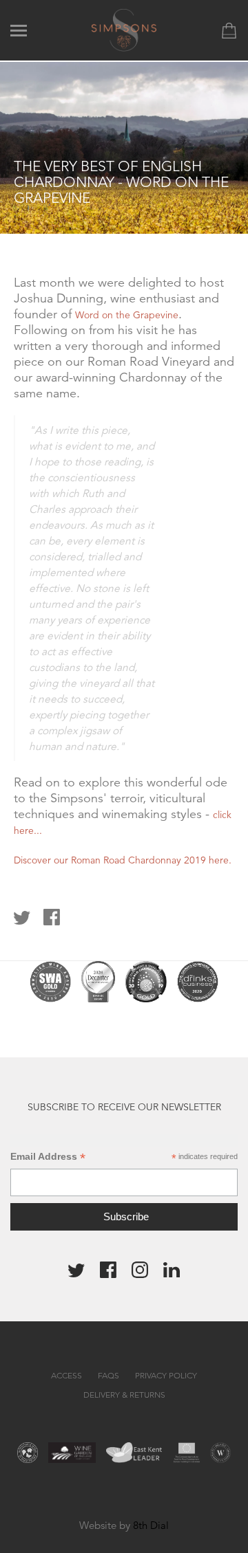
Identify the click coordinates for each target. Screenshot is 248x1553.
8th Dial (151, 1525)
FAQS (108, 1375)
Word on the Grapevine (126, 315)
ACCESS (66, 1375)
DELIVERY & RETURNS (124, 1394)
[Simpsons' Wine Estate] (124, 29)
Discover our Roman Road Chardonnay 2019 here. (122, 860)
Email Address (47, 1156)
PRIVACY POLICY (166, 1375)
